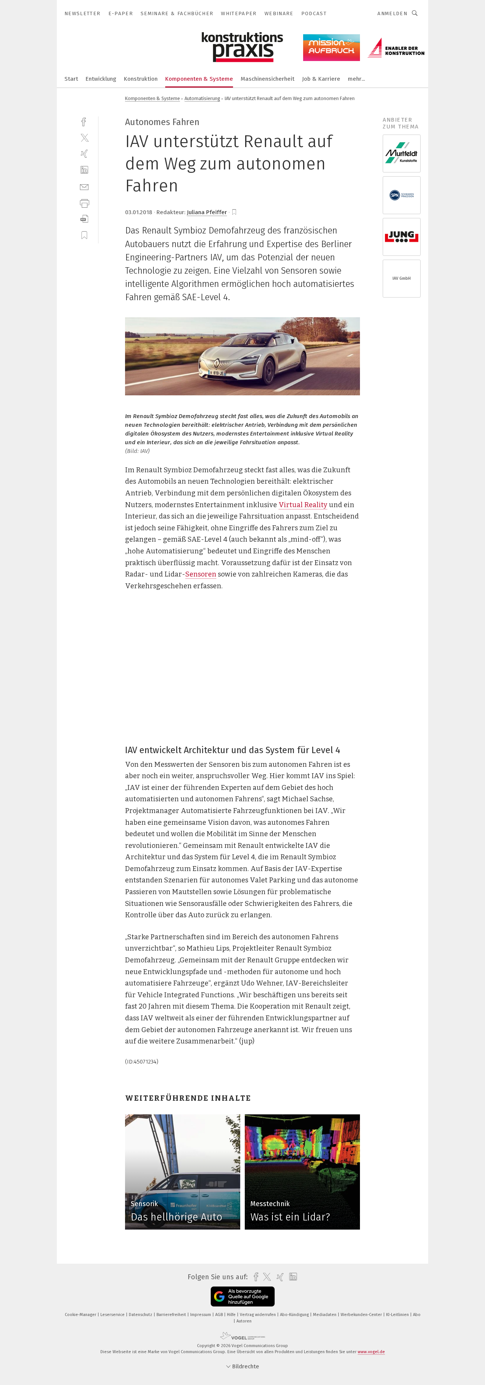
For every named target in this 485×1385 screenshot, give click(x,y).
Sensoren (200, 574)
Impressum (201, 1314)
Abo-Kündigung (295, 1314)
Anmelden (392, 13)
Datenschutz (141, 1314)
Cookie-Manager (81, 1314)
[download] (84, 219)
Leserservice (113, 1314)
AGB (219, 1314)
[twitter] (84, 137)
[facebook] (84, 121)
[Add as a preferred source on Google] (243, 1296)
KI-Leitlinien (398, 1314)
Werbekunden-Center (362, 1314)
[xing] (84, 153)
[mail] (84, 186)
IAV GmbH (402, 278)
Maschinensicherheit (267, 78)
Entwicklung (101, 78)
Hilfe (232, 1314)
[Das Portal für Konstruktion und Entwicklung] (71, 78)
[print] (84, 202)
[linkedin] (84, 170)
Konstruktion (141, 78)
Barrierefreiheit (171, 1314)
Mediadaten (325, 1314)
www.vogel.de (371, 1351)
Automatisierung (202, 98)
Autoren (244, 1321)
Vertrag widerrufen (258, 1314)
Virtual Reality (302, 505)
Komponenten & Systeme (199, 78)
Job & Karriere (321, 78)
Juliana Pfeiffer (207, 212)
